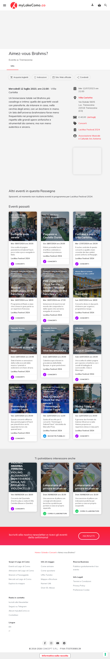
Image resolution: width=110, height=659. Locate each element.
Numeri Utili (46, 583)
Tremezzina (25, 59)
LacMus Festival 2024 (89, 129)
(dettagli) (91, 117)
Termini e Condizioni (82, 581)
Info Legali (78, 577)
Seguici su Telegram (18, 606)
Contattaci (13, 615)
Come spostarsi (48, 570)
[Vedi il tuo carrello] (99, 5)
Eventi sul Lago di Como (19, 566)
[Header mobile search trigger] (105, 5)
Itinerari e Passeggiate (19, 575)
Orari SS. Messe (48, 588)
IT (9, 631)
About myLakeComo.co (19, 611)
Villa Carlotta (85, 97)
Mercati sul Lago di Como (20, 579)
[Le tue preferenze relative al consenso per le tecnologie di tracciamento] (105, 654)
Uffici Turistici (46, 575)
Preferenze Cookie (81, 590)
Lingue (12, 622)
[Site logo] (28, 5)
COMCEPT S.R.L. (50, 648)
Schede (44, 552)
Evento (12, 59)
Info (12, 66)
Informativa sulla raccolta (55, 655)
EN (10, 627)
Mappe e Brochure (49, 579)
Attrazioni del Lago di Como (21, 570)
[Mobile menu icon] (4, 5)
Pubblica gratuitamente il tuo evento (86, 568)
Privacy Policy (79, 585)
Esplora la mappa (17, 583)
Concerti (82, 123)
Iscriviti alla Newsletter (18, 602)
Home (37, 552)
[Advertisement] (87, 161)
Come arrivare (47, 566)
